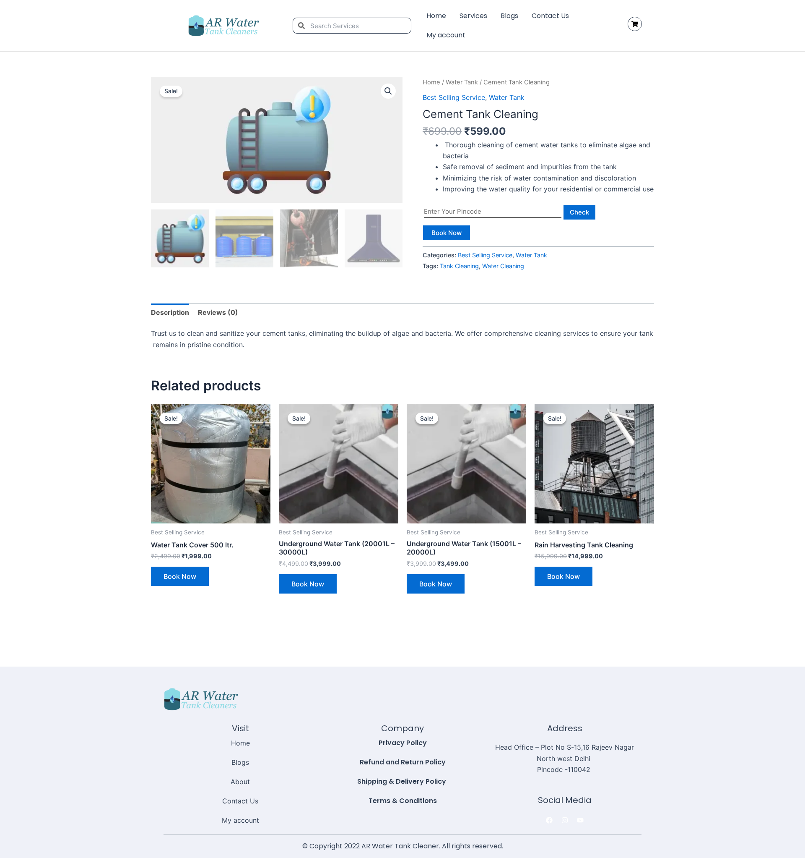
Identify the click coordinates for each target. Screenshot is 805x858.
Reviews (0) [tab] (218, 312)
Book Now (446, 233)
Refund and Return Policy (403, 762)
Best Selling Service (454, 97)
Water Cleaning (503, 265)
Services (473, 16)
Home (436, 16)
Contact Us (550, 16)
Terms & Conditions (403, 801)
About (240, 781)
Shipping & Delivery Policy (402, 781)
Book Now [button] (180, 576)
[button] (388, 91)
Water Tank (462, 82)
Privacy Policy (403, 743)
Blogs (509, 16)
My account (445, 35)
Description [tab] (170, 312)
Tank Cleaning (459, 265)
